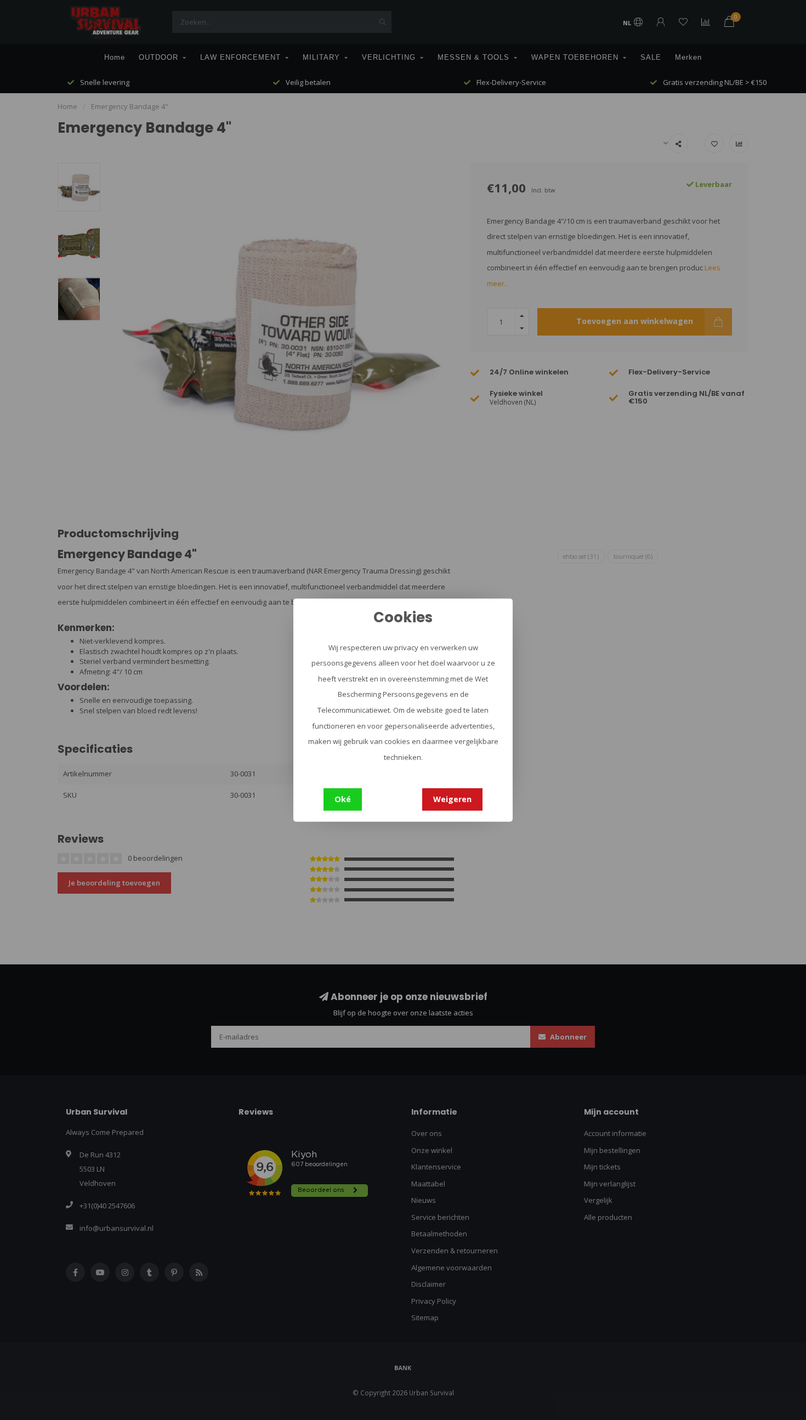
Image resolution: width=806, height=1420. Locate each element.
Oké (342, 799)
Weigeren (452, 799)
